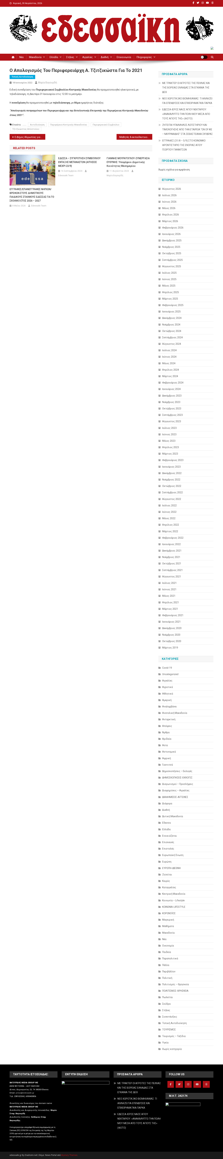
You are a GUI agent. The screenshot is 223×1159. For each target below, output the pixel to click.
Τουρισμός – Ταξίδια (174, 1036)
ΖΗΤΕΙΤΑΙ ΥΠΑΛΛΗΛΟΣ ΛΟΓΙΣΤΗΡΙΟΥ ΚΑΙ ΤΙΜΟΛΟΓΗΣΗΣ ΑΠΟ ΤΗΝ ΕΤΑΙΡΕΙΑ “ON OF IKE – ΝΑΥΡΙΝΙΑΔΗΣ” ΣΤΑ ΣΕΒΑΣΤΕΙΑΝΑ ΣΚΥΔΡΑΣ (187, 129)
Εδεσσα (166, 822)
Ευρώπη (166, 861)
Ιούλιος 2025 (169, 272)
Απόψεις (167, 726)
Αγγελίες (87, 57)
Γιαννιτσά (167, 764)
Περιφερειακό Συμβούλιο (106, 124)
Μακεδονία (35, 57)
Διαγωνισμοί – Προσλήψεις (177, 784)
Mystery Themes (69, 1155)
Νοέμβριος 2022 (171, 479)
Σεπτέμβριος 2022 (172, 492)
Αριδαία (166, 738)
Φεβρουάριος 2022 (172, 537)
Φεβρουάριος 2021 (172, 615)
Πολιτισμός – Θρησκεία (175, 984)
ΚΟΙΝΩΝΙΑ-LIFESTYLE (173, 906)
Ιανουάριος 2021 (171, 621)
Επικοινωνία (124, 57)
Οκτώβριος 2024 (171, 331)
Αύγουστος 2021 (171, 576)
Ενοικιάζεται (169, 835)
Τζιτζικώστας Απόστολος (25, 129)
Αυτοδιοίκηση (37, 124)
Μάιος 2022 (168, 518)
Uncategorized (170, 674)
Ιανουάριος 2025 (171, 311)
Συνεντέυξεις (169, 1016)
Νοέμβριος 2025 (171, 247)
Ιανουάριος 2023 (171, 466)
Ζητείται (167, 874)
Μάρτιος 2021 (170, 608)
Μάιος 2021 (168, 595)
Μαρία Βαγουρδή (47, 82)
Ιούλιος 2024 (169, 350)
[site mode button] (204, 57)
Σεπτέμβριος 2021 (172, 570)
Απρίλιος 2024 (170, 369)
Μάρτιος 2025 (170, 298)
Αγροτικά (167, 687)
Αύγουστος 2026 (171, 188)
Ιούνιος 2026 (169, 201)
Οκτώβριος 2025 (171, 253)
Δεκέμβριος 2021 (172, 550)
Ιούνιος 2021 (169, 589)
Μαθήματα (168, 926)
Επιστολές (168, 848)
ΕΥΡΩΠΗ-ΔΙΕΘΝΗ (171, 868)
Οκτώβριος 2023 (171, 408)
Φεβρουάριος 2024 (172, 382)
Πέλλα (165, 965)
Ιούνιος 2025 (169, 279)
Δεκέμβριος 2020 (172, 628)
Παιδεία (166, 952)
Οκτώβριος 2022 (171, 486)
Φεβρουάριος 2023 (172, 460)
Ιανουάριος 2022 (171, 544)
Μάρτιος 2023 (170, 453)
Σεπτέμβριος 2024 (172, 337)
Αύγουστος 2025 (171, 266)
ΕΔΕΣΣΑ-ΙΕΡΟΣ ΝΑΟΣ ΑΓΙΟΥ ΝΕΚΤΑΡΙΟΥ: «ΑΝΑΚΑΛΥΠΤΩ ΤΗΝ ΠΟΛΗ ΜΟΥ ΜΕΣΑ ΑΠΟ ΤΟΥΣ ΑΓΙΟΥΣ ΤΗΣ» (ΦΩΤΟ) (186, 114)
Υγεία (165, 1042)
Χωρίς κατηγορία (172, 1049)
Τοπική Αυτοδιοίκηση (22, 77)
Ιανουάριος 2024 (171, 389)
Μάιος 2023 (168, 440)
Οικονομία (168, 945)
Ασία (165, 745)
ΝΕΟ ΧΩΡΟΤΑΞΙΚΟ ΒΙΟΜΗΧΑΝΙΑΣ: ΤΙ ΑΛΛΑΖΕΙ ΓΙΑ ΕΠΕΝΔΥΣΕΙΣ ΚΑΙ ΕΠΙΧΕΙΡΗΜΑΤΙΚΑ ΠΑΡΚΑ (187, 100)
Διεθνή (105, 57)
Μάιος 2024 (168, 363)
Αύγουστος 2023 (171, 421)
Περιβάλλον (168, 971)
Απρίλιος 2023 (170, 447)
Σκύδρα (166, 1003)
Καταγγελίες (169, 887)
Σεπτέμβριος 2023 (172, 415)
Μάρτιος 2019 (170, 647)
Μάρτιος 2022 (170, 531)
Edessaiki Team (38, 206)
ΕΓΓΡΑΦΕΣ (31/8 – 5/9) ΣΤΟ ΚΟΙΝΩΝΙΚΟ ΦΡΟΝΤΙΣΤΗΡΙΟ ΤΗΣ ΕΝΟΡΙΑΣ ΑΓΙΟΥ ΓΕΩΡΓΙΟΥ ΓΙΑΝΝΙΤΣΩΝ (184, 145)
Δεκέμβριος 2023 (172, 395)
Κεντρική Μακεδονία (173, 893)
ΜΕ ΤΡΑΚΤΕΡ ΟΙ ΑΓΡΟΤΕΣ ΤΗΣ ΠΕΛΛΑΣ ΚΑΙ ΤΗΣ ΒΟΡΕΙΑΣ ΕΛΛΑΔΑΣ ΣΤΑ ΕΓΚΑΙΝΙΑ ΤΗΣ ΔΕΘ (186, 87)
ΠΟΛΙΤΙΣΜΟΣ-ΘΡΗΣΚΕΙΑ (175, 990)
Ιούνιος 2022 (169, 512)
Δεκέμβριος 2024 (172, 318)
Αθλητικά (167, 693)
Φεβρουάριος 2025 (172, 305)
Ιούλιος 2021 (169, 583)
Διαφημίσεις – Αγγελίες (176, 790)
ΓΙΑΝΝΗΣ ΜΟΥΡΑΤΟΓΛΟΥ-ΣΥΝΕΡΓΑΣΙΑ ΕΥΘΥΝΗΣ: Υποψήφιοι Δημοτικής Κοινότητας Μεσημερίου (128, 162)
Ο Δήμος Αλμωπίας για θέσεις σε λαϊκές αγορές (29, 137)
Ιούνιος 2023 (169, 434)
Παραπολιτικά (170, 958)
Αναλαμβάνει (169, 706)
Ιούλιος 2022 (169, 505)
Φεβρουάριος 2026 (172, 227)
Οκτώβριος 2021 (171, 563)
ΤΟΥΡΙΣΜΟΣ (169, 1029)
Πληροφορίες (144, 57)
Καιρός (166, 881)
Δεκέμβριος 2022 (172, 473)
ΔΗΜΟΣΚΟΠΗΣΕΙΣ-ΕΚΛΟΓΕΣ (177, 777)
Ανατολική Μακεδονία (174, 713)
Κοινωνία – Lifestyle (173, 900)
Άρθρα (166, 732)
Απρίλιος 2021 (170, 602)
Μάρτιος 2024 (170, 376)
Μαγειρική (168, 919)
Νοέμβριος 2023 (171, 402)
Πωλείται (167, 997)
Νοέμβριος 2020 (171, 634)
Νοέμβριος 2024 (171, 324)
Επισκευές (168, 842)
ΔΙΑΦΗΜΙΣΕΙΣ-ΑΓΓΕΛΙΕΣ (175, 797)
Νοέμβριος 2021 (171, 557)
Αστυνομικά (169, 751)
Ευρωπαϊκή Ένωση (172, 855)
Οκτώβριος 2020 (171, 641)
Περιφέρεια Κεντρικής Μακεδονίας (68, 124)
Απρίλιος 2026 (170, 214)
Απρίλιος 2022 (170, 524)
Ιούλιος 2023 (169, 428)
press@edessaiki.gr (25, 1093)
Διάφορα (167, 803)
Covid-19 (167, 667)
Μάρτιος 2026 (170, 221)
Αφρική (166, 758)
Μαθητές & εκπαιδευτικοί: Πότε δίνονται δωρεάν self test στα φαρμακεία (135, 137)
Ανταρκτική (168, 719)
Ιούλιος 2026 (169, 195)
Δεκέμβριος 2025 (172, 240)
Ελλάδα (54, 57)
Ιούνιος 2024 (169, 356)
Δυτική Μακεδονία (172, 816)
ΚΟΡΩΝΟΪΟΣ (169, 913)
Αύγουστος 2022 (171, 499)
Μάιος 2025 (168, 285)
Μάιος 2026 (168, 208)
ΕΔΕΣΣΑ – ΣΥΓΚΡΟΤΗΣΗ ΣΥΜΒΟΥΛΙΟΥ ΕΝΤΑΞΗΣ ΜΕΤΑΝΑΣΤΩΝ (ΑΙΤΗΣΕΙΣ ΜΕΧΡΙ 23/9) (79, 162)
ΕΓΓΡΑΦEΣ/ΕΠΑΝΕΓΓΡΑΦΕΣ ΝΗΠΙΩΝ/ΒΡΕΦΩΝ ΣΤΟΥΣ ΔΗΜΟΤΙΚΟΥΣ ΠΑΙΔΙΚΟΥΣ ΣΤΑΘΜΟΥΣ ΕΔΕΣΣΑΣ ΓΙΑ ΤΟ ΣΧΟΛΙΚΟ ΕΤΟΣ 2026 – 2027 (32, 195)
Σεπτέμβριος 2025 (172, 260)
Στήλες (70, 57)
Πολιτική (167, 978)
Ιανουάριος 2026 (171, 234)
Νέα (21, 57)
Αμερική (167, 700)
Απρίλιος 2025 (170, 292)
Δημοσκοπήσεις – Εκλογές (177, 771)
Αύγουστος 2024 (171, 343)
